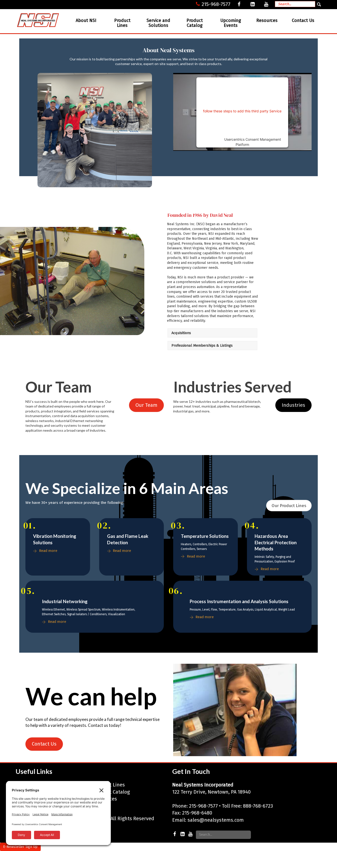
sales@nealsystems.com (215, 820)
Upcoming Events (230, 23)
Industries (293, 405)
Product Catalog (195, 23)
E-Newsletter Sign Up (20, 847)
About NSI (86, 20)
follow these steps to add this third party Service (242, 111)
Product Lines (122, 23)
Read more (48, 550)
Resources (267, 20)
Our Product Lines (289, 505)
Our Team (146, 405)
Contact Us (303, 20)
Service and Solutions (158, 23)
